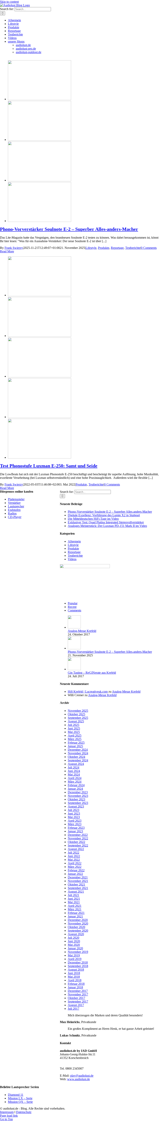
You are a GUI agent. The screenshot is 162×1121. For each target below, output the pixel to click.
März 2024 (74, 781)
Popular (72, 603)
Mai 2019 (74, 955)
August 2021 (76, 891)
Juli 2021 (73, 895)
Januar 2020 (75, 948)
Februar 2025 (76, 742)
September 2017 (78, 1001)
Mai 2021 (74, 902)
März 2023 (74, 824)
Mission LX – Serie (20, 1098)
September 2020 (78, 930)
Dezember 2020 (78, 920)
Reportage (117, 247)
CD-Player (14, 517)
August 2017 (76, 1005)
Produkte (103, 247)
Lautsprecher (16, 506)
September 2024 (78, 760)
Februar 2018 (76, 983)
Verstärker (14, 502)
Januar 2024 (75, 788)
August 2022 (76, 849)
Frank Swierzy (14, 247)
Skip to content (9, 1)
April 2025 (74, 735)
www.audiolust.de (78, 1079)
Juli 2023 (73, 810)
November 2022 (78, 838)
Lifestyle (91, 247)
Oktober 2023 (76, 799)
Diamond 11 (15, 1094)
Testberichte (132, 247)
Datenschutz (23, 1112)
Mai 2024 (74, 774)
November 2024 (78, 753)
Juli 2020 (73, 937)
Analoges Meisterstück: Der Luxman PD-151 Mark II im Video (107, 525)
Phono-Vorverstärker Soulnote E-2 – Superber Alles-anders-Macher (69, 229)
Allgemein (74, 541)
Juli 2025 (73, 725)
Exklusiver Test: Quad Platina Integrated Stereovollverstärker (106, 522)
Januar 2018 (75, 987)
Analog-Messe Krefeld (82, 631)
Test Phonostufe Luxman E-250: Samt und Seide (48, 465)
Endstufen (14, 510)
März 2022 (74, 866)
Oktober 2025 (76, 714)
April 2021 (74, 905)
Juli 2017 (73, 1008)
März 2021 (74, 909)
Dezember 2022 (78, 834)
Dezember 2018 (78, 962)
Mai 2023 (74, 817)
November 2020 (78, 923)
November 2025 (78, 710)
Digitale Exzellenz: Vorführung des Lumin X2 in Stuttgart (104, 515)
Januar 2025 (75, 746)
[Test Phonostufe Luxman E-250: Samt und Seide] (39, 295)
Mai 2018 (74, 976)
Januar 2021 (75, 916)
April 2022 (74, 863)
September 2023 (78, 803)
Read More (7, 251)
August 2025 (76, 721)
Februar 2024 (76, 785)
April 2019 (74, 959)
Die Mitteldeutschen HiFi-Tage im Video (93, 518)
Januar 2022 (75, 873)
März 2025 (74, 739)
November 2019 (78, 952)
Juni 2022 (74, 856)
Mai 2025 (74, 732)
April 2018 (74, 980)
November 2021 (78, 881)
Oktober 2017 (76, 998)
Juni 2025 (74, 728)
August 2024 (76, 764)
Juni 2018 (74, 973)
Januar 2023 (75, 831)
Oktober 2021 (76, 884)
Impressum (7, 1112)
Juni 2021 (74, 898)
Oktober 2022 (76, 842)
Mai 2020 (74, 944)
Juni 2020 (74, 941)
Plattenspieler (16, 499)
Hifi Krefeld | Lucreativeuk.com (88, 691)
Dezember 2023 (78, 792)
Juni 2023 (74, 813)
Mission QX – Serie (20, 1101)
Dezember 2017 (78, 991)
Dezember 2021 (78, 877)
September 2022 (78, 845)
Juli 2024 (73, 767)
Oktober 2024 (76, 756)
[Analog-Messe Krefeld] (74, 627)
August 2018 (76, 969)
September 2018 (78, 966)
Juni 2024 (74, 771)
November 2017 (78, 994)
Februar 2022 (76, 870)
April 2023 (74, 820)
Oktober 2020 (76, 927)
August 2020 (76, 934)
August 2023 (76, 806)
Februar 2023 (76, 827)
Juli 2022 (73, 852)
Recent (72, 606)
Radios (12, 513)
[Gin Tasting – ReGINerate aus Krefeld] (74, 669)
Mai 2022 (74, 859)
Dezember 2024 (78, 749)
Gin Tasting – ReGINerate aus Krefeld (92, 672)
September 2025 (78, 717)
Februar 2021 (76, 912)
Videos (72, 559)
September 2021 (78, 888)
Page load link (9, 1115)
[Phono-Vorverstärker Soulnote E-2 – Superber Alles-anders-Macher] (39, 99)
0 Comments (149, 247)
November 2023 (78, 795)
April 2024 (74, 778)
